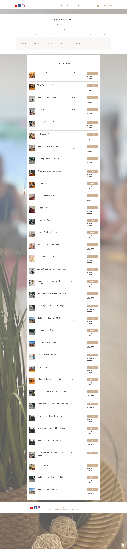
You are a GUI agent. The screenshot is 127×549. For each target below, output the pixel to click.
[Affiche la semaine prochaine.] (73, 30)
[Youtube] (16, 5)
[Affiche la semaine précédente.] (54, 30)
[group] (22, 41)
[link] (52, 73)
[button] (98, 5)
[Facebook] (19, 5)
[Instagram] (23, 5)
